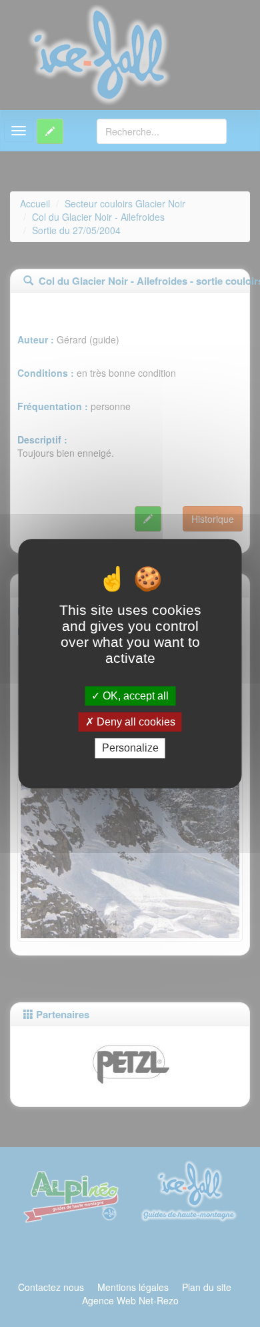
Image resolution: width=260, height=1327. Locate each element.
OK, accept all (134, 696)
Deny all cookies (134, 722)
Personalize (130, 748)
